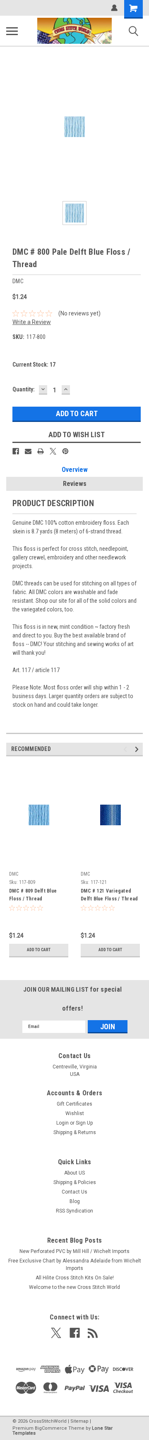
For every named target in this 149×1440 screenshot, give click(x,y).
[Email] (28, 451)
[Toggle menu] (12, 31)
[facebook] (75, 1333)
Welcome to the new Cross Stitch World (74, 1287)
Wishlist (74, 1113)
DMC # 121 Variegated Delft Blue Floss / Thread (109, 895)
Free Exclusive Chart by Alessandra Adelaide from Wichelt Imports (74, 1264)
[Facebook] (15, 451)
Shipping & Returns (74, 1132)
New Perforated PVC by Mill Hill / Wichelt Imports (74, 1251)
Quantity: (23, 389)
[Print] (40, 451)
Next (138, 749)
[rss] (93, 1333)
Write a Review (31, 322)
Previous (126, 749)
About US (74, 1173)
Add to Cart (38, 949)
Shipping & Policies (74, 1182)
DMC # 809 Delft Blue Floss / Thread (33, 895)
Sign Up (84, 1123)
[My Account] (114, 8)
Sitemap (79, 1421)
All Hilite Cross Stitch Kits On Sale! (75, 1278)
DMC (13, 874)
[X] (53, 451)
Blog (75, 1201)
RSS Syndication (74, 1211)
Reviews (75, 484)
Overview (75, 470)
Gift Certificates (74, 1104)
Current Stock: (33, 364)
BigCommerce (51, 1428)
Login (62, 1123)
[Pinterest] (65, 451)
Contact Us (74, 1192)
